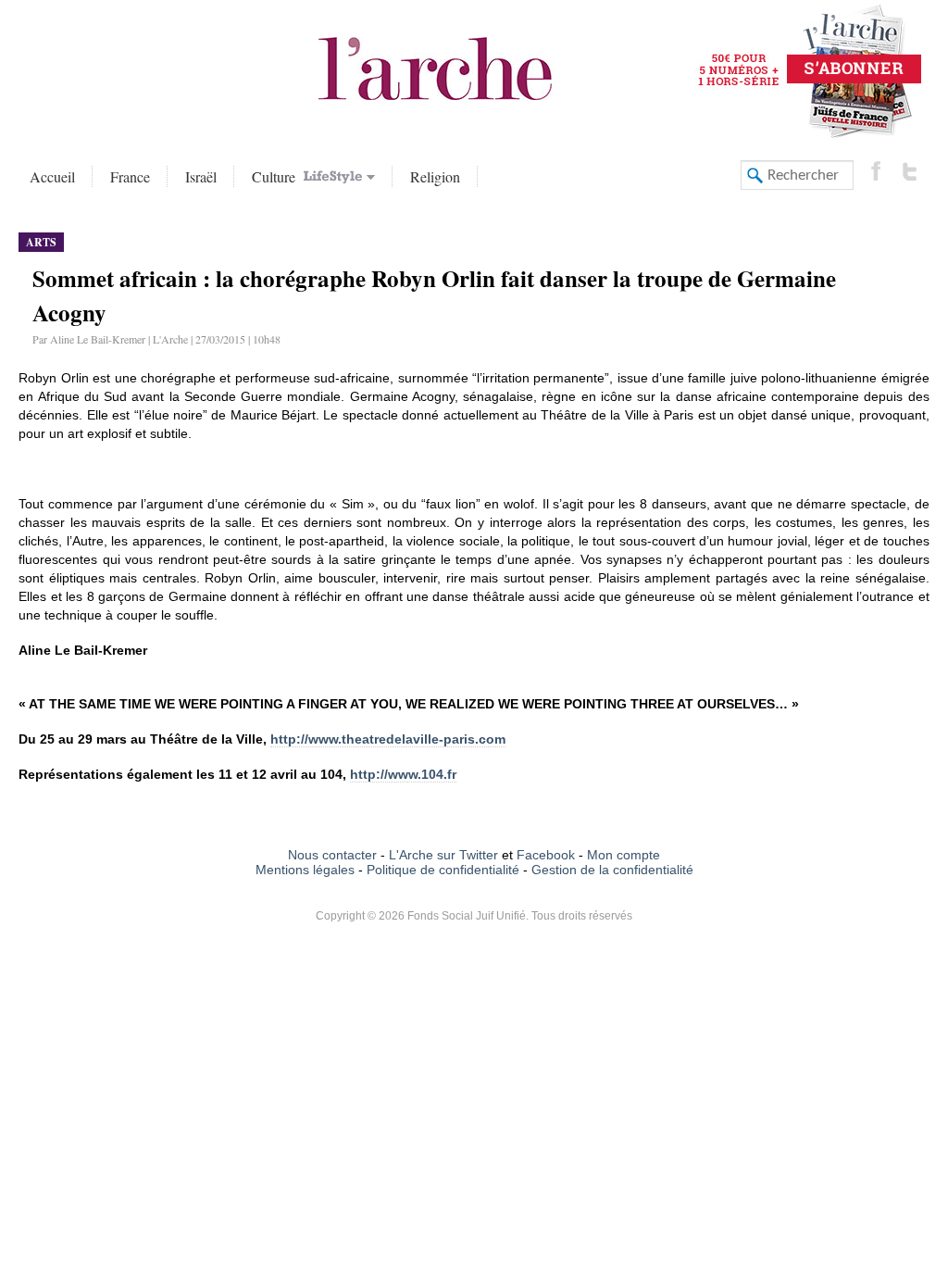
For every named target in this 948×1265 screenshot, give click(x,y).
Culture (276, 176)
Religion (435, 176)
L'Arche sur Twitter (443, 854)
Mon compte (623, 854)
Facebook (544, 854)
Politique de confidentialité (443, 869)
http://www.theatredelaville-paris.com (387, 739)
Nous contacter (332, 854)
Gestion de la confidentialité (612, 869)
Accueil (52, 176)
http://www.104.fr (403, 774)
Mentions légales (305, 869)
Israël (201, 176)
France (130, 176)
